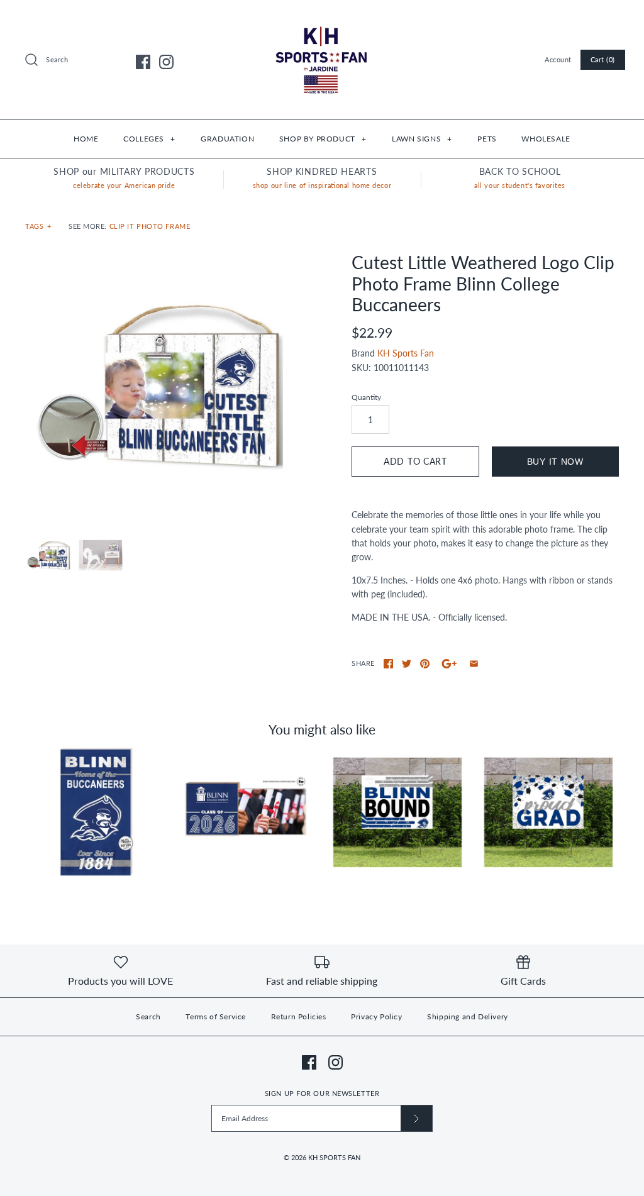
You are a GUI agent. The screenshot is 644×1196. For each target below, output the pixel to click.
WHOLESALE (545, 138)
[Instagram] (166, 62)
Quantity (366, 397)
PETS (486, 138)
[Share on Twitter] (406, 663)
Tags (38, 226)
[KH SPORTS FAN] (322, 19)
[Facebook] (143, 62)
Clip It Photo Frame (150, 226)
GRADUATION (227, 138)
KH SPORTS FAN (334, 1157)
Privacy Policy (376, 1016)
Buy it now (555, 462)
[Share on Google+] (449, 663)
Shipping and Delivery (467, 1016)
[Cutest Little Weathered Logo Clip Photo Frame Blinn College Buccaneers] (158, 385)
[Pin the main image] (425, 663)
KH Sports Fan (405, 353)
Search (148, 1016)
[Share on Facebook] (388, 663)
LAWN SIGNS (422, 138)
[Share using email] (474, 663)
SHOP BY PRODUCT (322, 138)
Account (558, 59)
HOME (86, 138)
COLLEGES (149, 138)
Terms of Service (216, 1016)
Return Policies (298, 1016)
